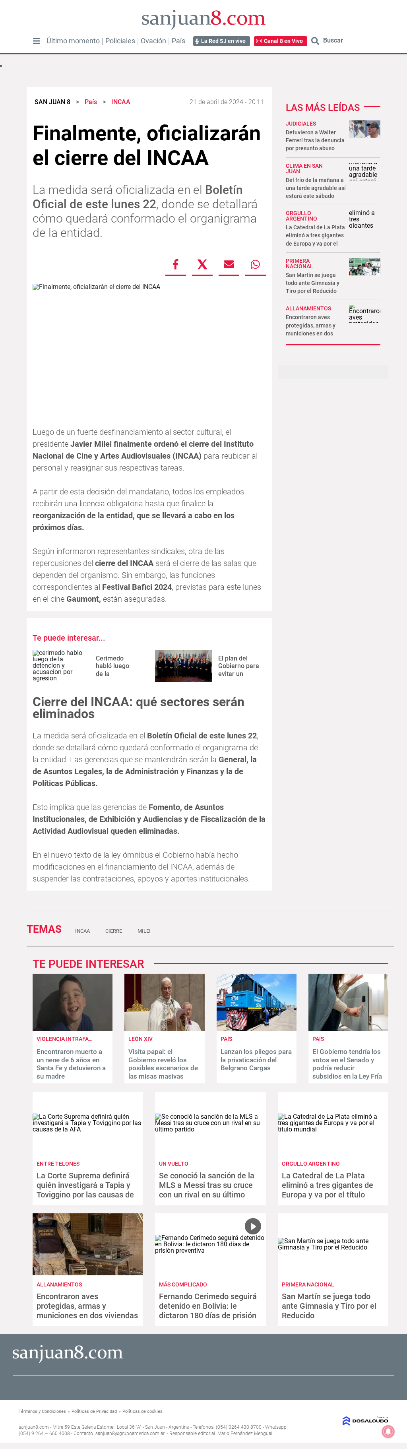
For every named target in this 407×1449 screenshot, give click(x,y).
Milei (144, 931)
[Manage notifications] (388, 1431)
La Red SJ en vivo (223, 41)
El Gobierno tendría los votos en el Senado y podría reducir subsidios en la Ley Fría (347, 1064)
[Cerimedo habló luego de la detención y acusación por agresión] (61, 666)
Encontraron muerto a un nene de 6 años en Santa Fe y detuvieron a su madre (71, 1064)
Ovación (153, 41)
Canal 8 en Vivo (283, 41)
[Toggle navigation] (37, 41)
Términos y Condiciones (42, 1411)
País (178, 41)
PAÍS (226, 1039)
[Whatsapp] (255, 264)
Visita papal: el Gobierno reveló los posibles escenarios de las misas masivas (163, 1064)
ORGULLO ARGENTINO (301, 216)
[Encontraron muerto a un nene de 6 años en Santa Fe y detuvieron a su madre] (72, 1029)
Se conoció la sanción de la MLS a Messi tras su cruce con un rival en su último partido (206, 1190)
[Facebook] (175, 264)
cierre (113, 931)
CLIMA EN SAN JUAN (304, 168)
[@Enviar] (229, 264)
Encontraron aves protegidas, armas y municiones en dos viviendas (87, 1306)
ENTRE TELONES (58, 1163)
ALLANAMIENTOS (308, 308)
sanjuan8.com (34, 1427)
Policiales (120, 41)
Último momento (73, 41)
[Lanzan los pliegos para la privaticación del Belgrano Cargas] (257, 1029)
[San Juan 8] (68, 1362)
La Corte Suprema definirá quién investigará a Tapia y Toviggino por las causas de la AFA (85, 1190)
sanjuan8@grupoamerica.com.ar (130, 1433)
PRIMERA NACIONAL (299, 263)
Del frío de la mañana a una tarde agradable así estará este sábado (316, 188)
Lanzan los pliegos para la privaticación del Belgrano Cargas (256, 1060)
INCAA (82, 931)
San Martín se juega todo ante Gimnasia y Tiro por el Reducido (312, 283)
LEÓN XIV (140, 1039)
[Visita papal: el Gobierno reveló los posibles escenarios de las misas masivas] (164, 1029)
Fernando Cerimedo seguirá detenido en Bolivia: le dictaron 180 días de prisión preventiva (208, 1311)
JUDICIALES (301, 123)
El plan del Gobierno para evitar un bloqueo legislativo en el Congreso (238, 677)
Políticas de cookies (142, 1411)
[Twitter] (202, 264)
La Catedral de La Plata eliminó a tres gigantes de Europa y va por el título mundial (327, 1190)
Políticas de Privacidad (94, 1411)
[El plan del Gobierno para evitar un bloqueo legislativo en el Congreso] (183, 666)
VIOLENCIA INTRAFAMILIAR (72, 1039)
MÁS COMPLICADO (183, 1284)
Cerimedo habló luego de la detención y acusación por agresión (116, 677)
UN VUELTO (173, 1163)
